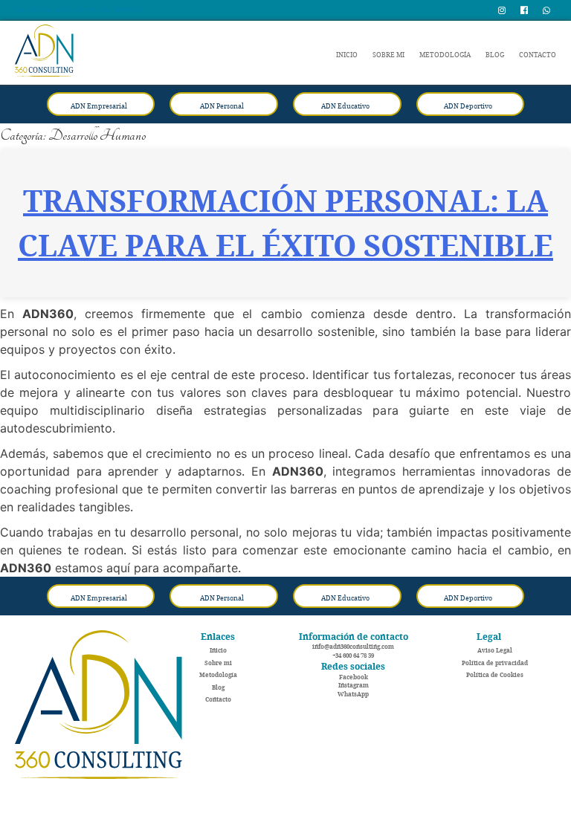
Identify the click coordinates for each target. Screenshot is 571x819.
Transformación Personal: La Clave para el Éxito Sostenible (285, 223)
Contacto (537, 54)
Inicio (347, 54)
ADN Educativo (345, 106)
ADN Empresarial (99, 106)
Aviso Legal (494, 650)
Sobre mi (388, 54)
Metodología (445, 54)
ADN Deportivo (468, 106)
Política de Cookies (494, 675)
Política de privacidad (495, 663)
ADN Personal (222, 106)
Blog (494, 54)
